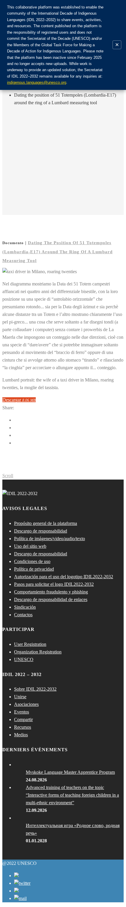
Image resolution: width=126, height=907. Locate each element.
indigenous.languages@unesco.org (36, 82)
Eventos (21, 711)
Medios (21, 734)
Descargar (19, 399)
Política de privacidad (34, 569)
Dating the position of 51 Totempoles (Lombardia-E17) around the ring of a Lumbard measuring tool (57, 251)
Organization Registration (38, 651)
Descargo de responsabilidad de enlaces (50, 599)
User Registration (30, 644)
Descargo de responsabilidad (40, 530)
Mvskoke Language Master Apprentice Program (70, 772)
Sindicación (25, 607)
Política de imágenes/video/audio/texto (49, 538)
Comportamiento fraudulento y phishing (51, 591)
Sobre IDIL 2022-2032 (35, 689)
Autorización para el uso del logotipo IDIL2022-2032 (63, 576)
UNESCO (23, 659)
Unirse (20, 696)
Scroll (7, 475)
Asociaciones (26, 704)
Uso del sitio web (30, 546)
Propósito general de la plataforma (45, 523)
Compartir (23, 719)
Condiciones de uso (32, 561)
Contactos (23, 614)
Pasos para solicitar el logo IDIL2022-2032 (54, 584)
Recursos (22, 727)
